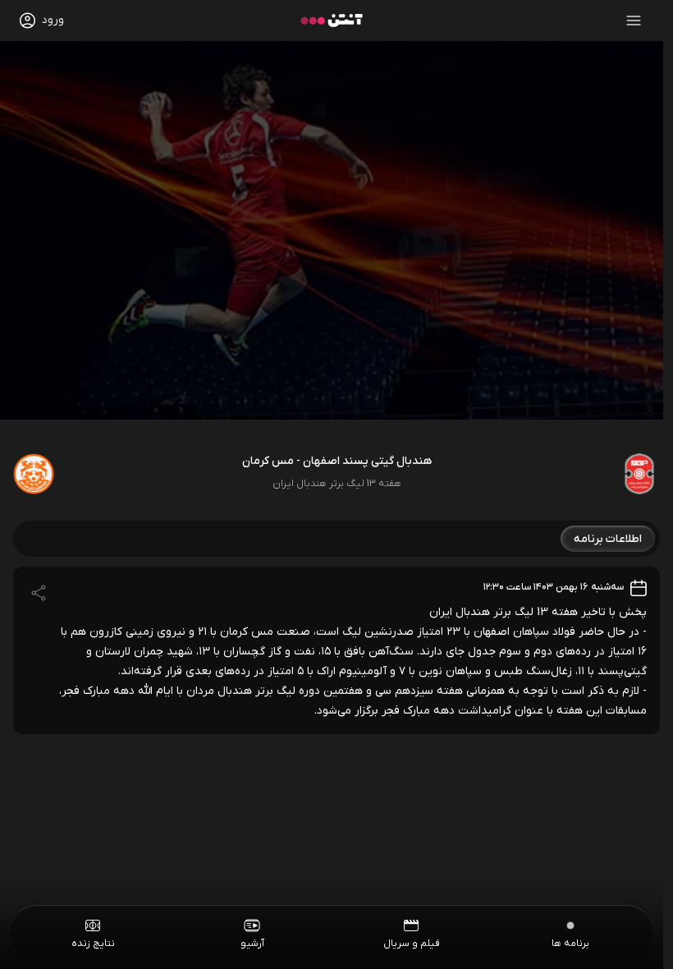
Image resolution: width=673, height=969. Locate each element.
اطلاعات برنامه (608, 539)
